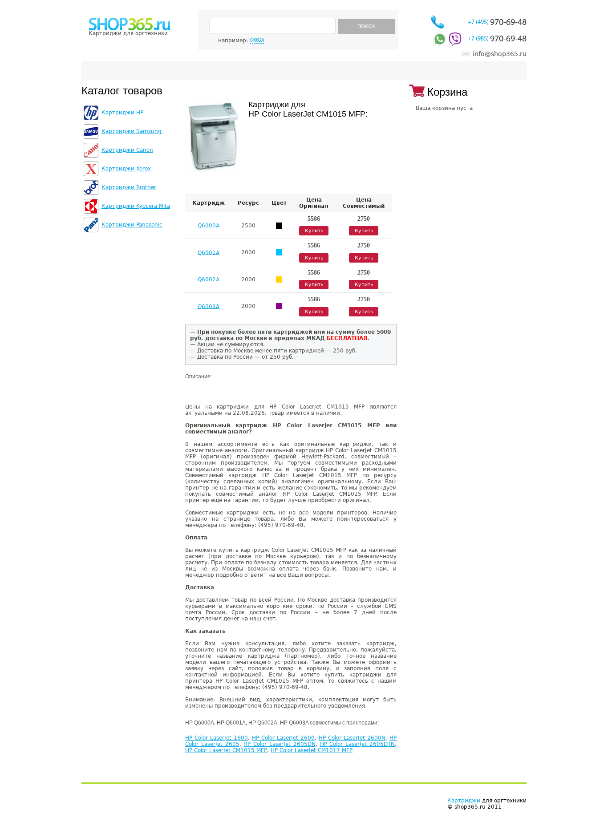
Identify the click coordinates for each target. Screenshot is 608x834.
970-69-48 (497, 22)
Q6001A (208, 252)
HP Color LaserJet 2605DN (279, 744)
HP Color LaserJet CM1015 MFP (226, 750)
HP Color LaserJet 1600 (216, 738)
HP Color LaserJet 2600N (352, 738)
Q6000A (208, 226)
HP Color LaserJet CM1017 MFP (312, 750)
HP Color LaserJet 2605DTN (357, 744)
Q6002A (208, 279)
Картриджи (463, 801)
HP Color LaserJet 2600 (283, 738)
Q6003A (208, 306)
